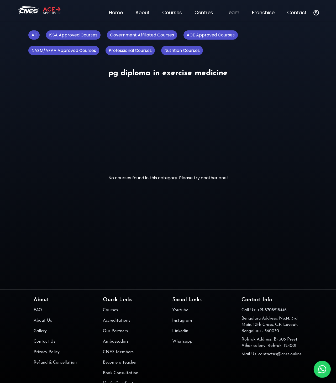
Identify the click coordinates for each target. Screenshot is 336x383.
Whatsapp (182, 341)
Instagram (182, 321)
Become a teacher (120, 362)
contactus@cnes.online (280, 354)
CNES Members (118, 352)
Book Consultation (120, 373)
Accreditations (116, 321)
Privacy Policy (47, 352)
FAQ (38, 310)
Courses (110, 310)
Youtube (180, 310)
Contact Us (44, 341)
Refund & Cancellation (55, 362)
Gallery (40, 331)
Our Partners (115, 331)
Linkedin (180, 331)
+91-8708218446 (272, 310)
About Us (43, 321)
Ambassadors (116, 341)
